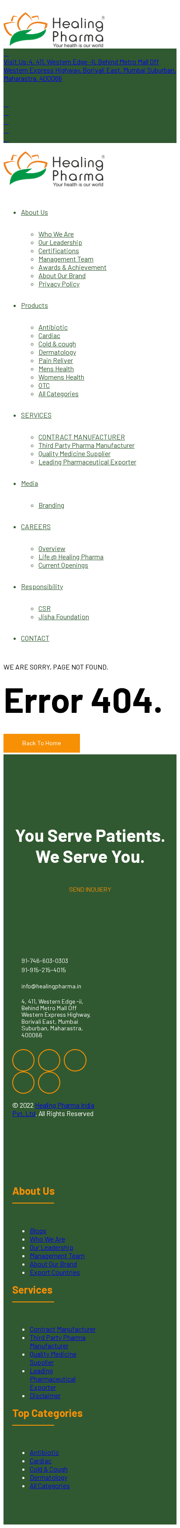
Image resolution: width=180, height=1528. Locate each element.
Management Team (65, 259)
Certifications (58, 250)
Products (34, 305)
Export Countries (55, 1272)
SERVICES (36, 415)
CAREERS (36, 526)
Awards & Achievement (72, 267)
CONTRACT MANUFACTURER (81, 437)
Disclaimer (45, 1395)
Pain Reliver (55, 360)
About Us (34, 212)
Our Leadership (60, 242)
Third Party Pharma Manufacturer (86, 445)
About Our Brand (62, 275)
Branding (51, 505)
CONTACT (35, 638)
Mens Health (56, 368)
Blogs (38, 1230)
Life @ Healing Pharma (71, 556)
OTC (44, 385)
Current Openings (63, 565)
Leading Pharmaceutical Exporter (87, 461)
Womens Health (61, 377)
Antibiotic (53, 327)
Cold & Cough (49, 1469)
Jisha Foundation (63, 616)
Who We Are (56, 234)
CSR (44, 608)
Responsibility (42, 586)
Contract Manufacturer (63, 1329)
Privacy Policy (59, 283)
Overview (52, 548)
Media (29, 483)
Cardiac (49, 335)
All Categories (58, 393)
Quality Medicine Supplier (74, 453)
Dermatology (57, 352)
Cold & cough (57, 343)
